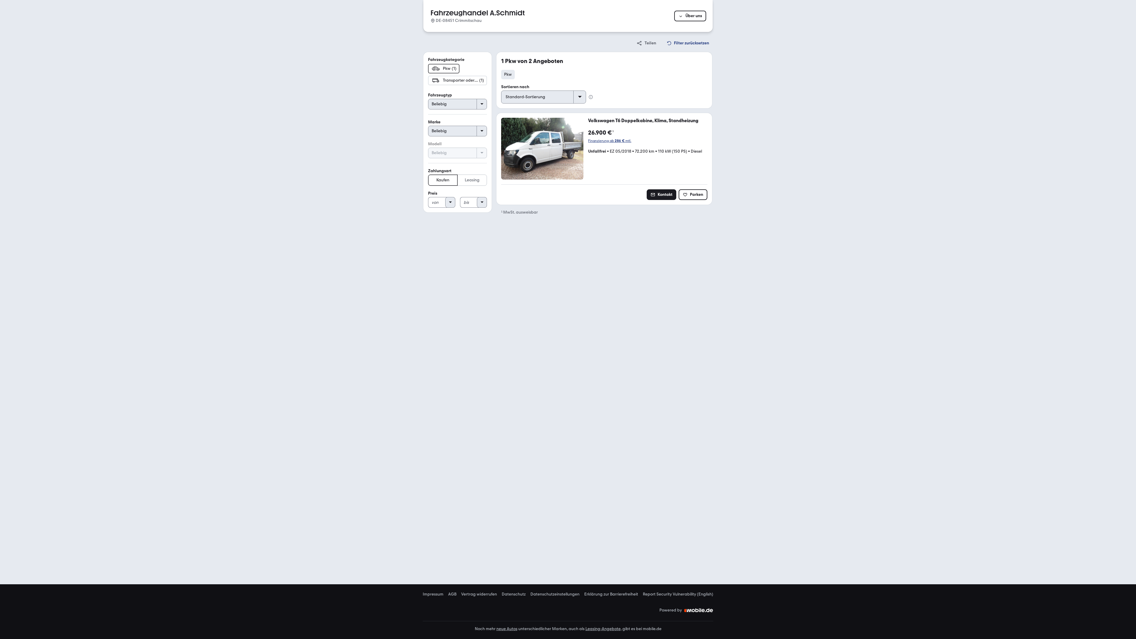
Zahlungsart (439, 170)
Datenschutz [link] (514, 594)
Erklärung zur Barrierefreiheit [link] (611, 594)
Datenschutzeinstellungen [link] (555, 594)
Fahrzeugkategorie (446, 59)
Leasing (472, 180)
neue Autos (506, 628)
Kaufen (442, 180)
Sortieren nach (515, 86)
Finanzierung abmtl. (609, 141)
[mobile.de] (698, 610)
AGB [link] (452, 594)
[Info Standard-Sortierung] (590, 97)
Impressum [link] (433, 594)
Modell (435, 143)
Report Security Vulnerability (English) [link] (678, 594)
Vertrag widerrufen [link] (479, 594)
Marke (434, 122)
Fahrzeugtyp (440, 95)
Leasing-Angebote (603, 628)
